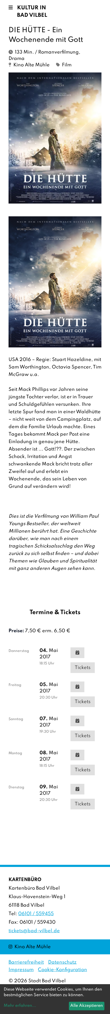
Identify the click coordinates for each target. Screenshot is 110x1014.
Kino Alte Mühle (30, 946)
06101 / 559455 (36, 913)
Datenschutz (62, 962)
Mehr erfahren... (20, 1006)
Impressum (21, 969)
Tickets (83, 667)
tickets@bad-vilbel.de (34, 930)
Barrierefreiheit (26, 962)
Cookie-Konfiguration (62, 969)
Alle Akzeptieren (86, 1006)
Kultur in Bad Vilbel (32, 11)
